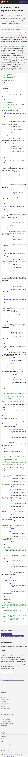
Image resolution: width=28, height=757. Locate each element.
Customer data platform (7, 723)
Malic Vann (3, 16)
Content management (6, 718)
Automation (4, 725)
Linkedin (3, 741)
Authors (3, 697)
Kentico (9, 754)
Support (3, 704)
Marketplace (4, 706)
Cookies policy (10, 756)
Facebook (3, 736)
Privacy (4, 756)
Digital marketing (5, 719)
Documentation (5, 703)
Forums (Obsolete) (5, 708)
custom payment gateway (8, 636)
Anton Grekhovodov (6, 646)
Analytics (3, 727)
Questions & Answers (6, 699)
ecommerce (20, 636)
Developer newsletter (6, 745)
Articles (3, 695)
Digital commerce (5, 721)
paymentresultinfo (6, 634)
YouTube (3, 738)
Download (3, 701)
